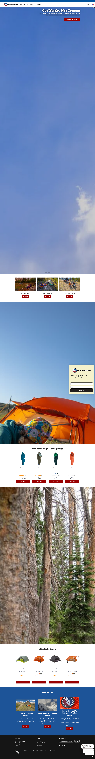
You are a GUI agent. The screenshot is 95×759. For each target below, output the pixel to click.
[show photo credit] (93, 7)
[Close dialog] (92, 366)
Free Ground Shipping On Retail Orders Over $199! (47, 1)
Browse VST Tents (72, 19)
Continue (81, 390)
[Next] (49, 650)
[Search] (86, 4)
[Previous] (46, 650)
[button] (88, 4)
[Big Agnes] (11, 4)
